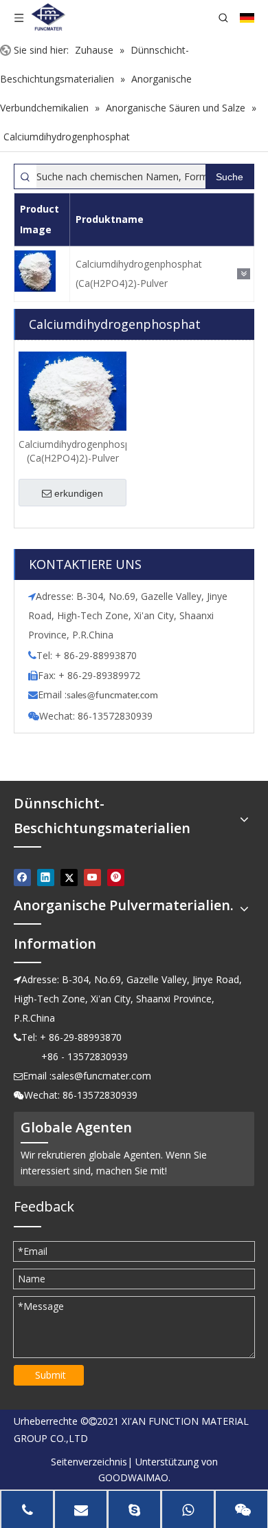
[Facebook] (22, 877)
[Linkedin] (45, 877)
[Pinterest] (115, 877)
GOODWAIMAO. (134, 1477)
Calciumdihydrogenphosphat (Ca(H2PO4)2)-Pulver (139, 273)
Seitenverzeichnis (89, 1461)
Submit (50, 1374)
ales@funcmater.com (114, 696)
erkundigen (78, 493)
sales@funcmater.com (101, 1075)
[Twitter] (69, 877)
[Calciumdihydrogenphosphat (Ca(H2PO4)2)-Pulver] (72, 404)
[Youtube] (92, 877)
